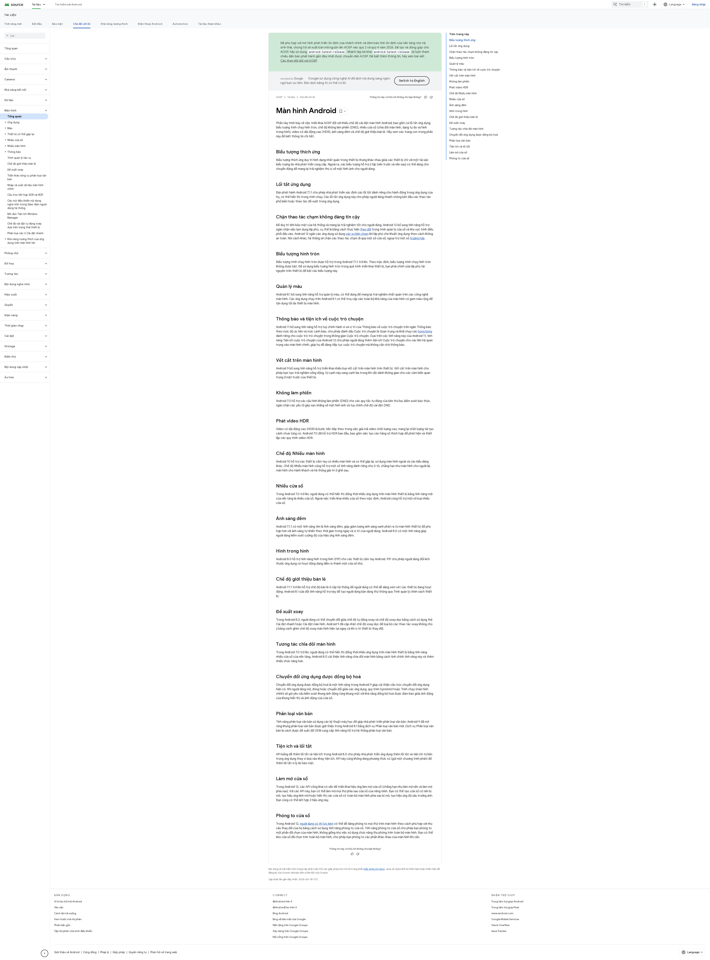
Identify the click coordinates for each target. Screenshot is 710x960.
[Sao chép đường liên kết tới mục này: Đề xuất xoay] (306, 612)
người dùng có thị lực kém (316, 824)
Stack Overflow (500, 925)
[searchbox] (24, 36)
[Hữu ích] (425, 97)
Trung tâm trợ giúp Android (507, 901)
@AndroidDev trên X (285, 907)
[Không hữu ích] (431, 97)
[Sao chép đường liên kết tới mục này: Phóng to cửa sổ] (313, 816)
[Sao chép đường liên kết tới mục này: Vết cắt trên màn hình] (325, 360)
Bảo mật (57, 24)
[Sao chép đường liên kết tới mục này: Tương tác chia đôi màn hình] (339, 644)
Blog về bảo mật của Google (289, 919)
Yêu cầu (58, 907)
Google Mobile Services (505, 919)
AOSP (279, 97)
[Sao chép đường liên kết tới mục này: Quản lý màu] (306, 287)
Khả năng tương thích (114, 24)
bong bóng (425, 331)
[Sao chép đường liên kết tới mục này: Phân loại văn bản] (316, 714)
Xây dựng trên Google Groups (290, 931)
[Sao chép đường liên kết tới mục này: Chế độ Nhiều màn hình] (328, 454)
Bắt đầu (37, 24)
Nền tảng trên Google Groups (290, 925)
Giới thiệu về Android (67, 952)
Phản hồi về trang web (163, 952)
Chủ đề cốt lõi (82, 24)
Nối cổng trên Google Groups (290, 937)
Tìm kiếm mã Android (68, 4)
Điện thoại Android (150, 24)
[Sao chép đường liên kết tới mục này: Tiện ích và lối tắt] (315, 746)
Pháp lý (104, 952)
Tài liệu (36, 4)
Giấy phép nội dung (374, 869)
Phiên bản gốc (62, 925)
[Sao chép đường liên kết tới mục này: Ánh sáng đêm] (309, 519)
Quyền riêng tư (138, 952)
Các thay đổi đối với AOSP (298, 61)
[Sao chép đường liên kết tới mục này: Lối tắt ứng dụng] (314, 185)
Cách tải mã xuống (65, 913)
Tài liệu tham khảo (209, 24)
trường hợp (417, 238)
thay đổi (365, 229)
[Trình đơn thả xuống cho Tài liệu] (46, 4)
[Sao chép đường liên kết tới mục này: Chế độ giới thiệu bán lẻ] (329, 579)
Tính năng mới (13, 24)
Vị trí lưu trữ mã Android (68, 901)
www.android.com (502, 913)
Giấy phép (119, 952)
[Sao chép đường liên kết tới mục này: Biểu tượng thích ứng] (323, 152)
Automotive (180, 24)
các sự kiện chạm (357, 234)
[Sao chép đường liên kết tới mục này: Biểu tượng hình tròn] (323, 254)
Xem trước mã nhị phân (68, 919)
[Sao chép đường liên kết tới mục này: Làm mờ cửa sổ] (311, 779)
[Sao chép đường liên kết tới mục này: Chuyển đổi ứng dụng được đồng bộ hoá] (364, 677)
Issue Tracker (498, 931)
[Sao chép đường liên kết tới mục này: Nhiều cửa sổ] (307, 486)
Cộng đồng (90, 952)
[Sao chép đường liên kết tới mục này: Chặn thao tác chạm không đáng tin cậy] (363, 217)
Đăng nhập (699, 4)
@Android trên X (282, 901)
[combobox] (629, 4)
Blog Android (280, 913)
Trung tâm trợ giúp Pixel (505, 907)
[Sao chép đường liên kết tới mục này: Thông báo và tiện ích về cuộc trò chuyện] (367, 319)
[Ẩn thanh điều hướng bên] (44, 953)
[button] (22, 59)
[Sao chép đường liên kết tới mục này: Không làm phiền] (315, 393)
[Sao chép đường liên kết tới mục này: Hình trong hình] (312, 551)
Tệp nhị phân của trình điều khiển (73, 931)
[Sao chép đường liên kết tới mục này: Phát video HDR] (312, 421)
